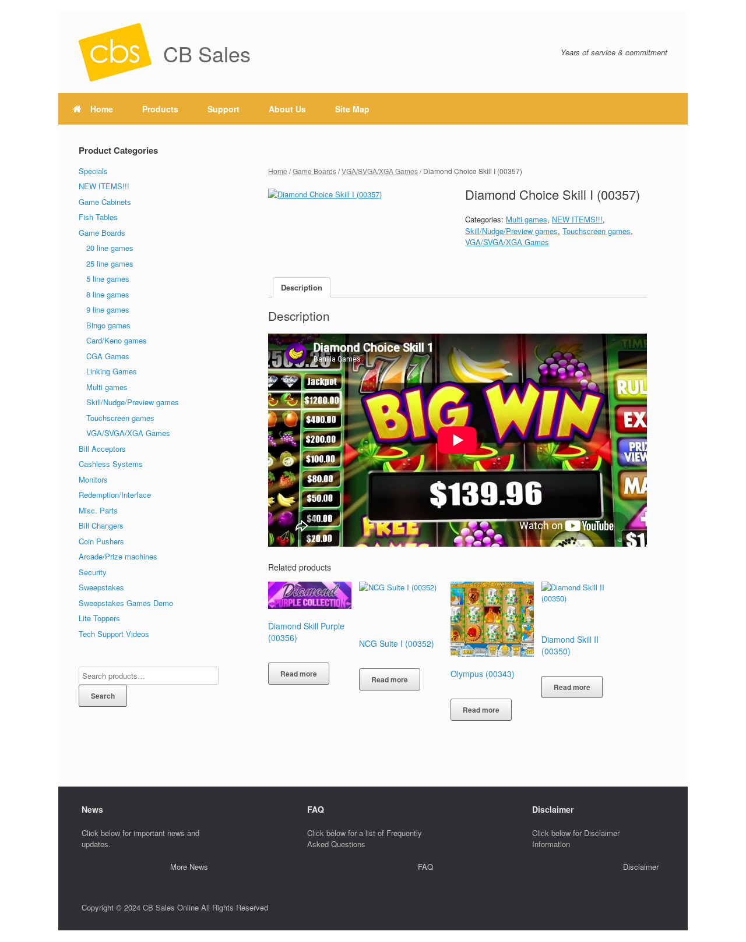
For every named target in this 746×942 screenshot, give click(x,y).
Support (223, 109)
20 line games (109, 247)
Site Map (352, 109)
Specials (93, 170)
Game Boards (314, 171)
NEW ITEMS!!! (577, 219)
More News (189, 866)
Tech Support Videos (114, 633)
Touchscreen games (596, 230)
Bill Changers (101, 525)
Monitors (93, 479)
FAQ (425, 866)
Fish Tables (98, 216)
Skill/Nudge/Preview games (511, 230)
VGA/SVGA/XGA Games (380, 171)
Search (103, 695)
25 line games (109, 263)
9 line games (107, 309)
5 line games (107, 278)
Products (160, 109)
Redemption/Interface (115, 494)
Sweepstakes (101, 587)
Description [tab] (301, 287)
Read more (298, 673)
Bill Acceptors (102, 448)
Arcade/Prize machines (118, 556)
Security (93, 572)
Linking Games (111, 371)
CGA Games (107, 356)
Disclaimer (641, 866)
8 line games (107, 294)
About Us (287, 109)
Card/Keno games (116, 340)
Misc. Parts (98, 510)
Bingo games (108, 325)
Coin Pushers (101, 541)
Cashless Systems (111, 463)
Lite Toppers (99, 618)
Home (101, 109)
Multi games (526, 219)
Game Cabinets (105, 201)
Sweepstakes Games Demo (126, 602)
